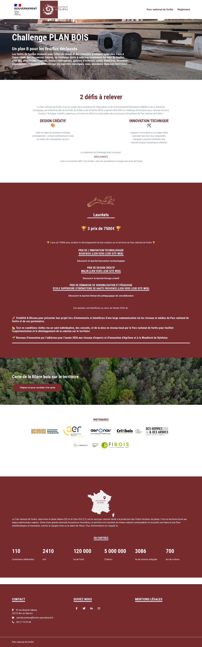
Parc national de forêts (160, 9)
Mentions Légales (148, 599)
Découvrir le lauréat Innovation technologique (101, 261)
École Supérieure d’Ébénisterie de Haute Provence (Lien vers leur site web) (101, 288)
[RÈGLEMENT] (101, 156)
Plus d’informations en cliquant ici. (102, 525)
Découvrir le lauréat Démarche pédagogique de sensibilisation (101, 295)
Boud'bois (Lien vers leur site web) (101, 253)
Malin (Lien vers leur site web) (101, 271)
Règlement (183, 9)
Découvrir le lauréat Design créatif (101, 278)
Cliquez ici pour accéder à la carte (37, 387)
